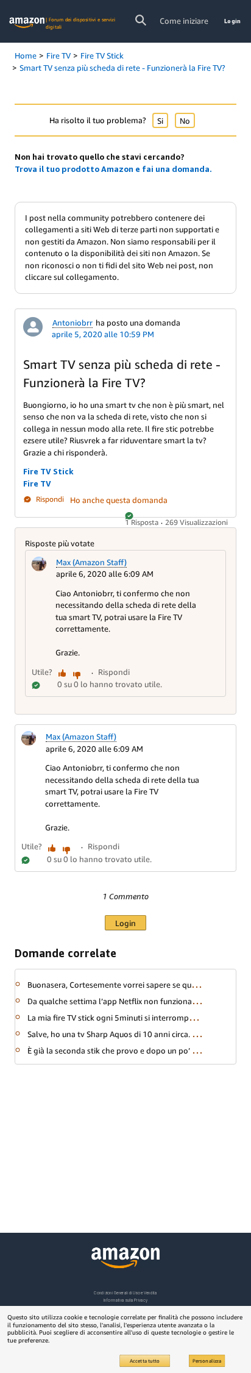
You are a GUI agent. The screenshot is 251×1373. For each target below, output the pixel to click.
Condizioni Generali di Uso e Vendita (125, 1293)
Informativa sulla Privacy (125, 1300)
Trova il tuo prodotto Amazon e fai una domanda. (113, 169)
